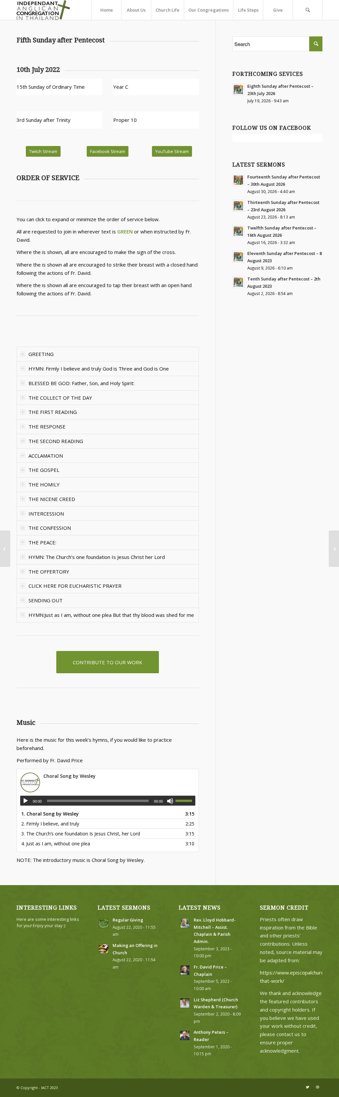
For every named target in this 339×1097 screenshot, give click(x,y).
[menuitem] (106, 10)
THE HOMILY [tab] (44, 484)
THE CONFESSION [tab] (49, 527)
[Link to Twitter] (308, 1087)
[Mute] (170, 801)
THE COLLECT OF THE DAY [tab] (60, 397)
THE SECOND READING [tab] (55, 441)
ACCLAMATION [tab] (45, 455)
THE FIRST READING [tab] (52, 412)
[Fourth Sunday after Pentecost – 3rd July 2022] (5, 548)
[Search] (307, 10)
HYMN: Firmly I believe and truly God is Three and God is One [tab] (98, 368)
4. (55, 843)
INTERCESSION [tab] (46, 513)
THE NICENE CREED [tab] (51, 499)
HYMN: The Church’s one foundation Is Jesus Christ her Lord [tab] (96, 557)
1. (50, 814)
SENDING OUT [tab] (45, 600)
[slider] (185, 801)
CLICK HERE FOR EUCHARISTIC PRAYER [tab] (74, 585)
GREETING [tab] (41, 354)
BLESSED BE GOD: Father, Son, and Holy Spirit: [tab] (81, 383)
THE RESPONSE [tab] (47, 426)
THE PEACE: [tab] (42, 542)
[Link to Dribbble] (317, 1087)
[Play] (25, 801)
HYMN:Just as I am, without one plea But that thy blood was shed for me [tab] (111, 615)
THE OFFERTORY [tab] (48, 571)
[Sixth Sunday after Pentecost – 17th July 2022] (334, 548)
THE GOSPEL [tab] (43, 470)
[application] (107, 801)
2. (50, 824)
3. (80, 833)
